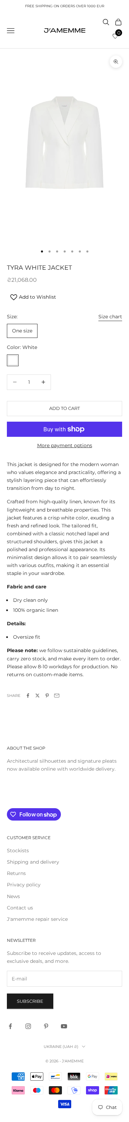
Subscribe (30, 1001)
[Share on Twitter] (37, 695)
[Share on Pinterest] (47, 695)
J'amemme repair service (37, 919)
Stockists (18, 850)
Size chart (110, 316)
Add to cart (64, 408)
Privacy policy (24, 885)
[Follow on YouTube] (64, 1026)
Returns (16, 873)
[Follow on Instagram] (28, 1026)
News (13, 896)
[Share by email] (57, 695)
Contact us (20, 908)
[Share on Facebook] (28, 695)
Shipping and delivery (33, 862)
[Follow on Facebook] (10, 1026)
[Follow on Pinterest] (46, 1026)
